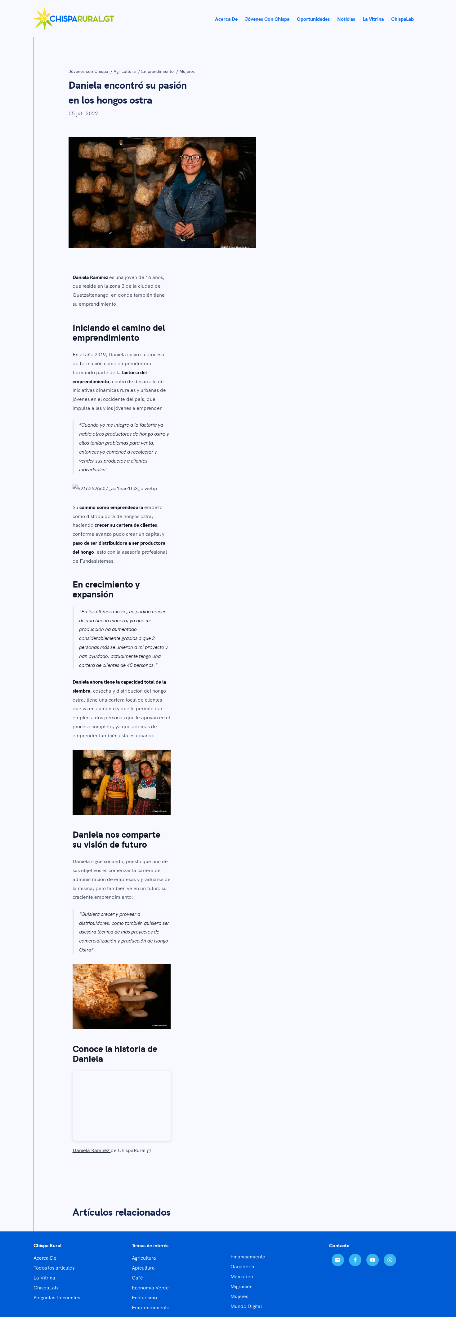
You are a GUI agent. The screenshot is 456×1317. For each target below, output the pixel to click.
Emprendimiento (158, 71)
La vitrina (373, 18)
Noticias (346, 18)
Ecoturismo (144, 1297)
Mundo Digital (246, 1305)
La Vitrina (44, 1277)
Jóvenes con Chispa (267, 18)
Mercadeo (241, 1276)
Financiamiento (247, 1256)
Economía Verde (150, 1287)
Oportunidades (313, 18)
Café (137, 1277)
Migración (241, 1286)
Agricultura (125, 71)
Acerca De (45, 1257)
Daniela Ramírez (92, 1149)
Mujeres (187, 71)
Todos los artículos (54, 1267)
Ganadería (242, 1266)
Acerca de (226, 18)
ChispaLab (402, 18)
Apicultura (143, 1267)
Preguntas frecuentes (57, 1297)
